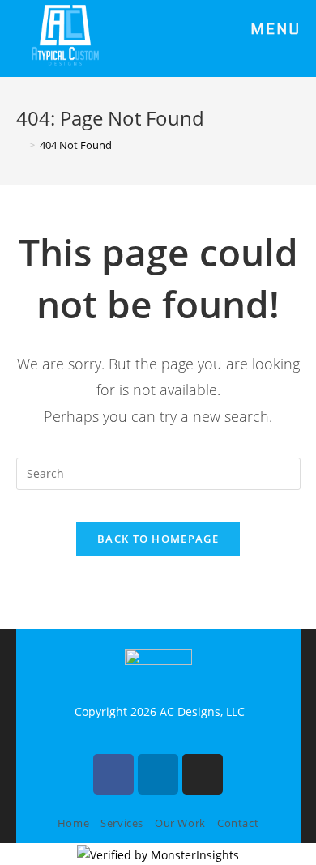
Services (121, 823)
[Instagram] (202, 774)
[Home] (20, 145)
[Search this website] (158, 472)
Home (73, 823)
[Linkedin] (158, 774)
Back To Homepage (158, 538)
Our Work (180, 823)
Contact (237, 823)
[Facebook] (113, 774)
